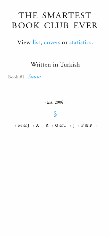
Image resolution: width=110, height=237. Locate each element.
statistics (80, 42)
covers (52, 42)
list (36, 42)
